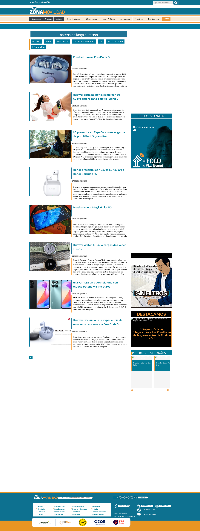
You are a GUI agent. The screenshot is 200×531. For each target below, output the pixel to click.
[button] (176, 2)
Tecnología (139, 19)
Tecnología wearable (83, 41)
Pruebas (48, 19)
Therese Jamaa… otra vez (144, 128)
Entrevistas (96, 506)
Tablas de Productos (99, 511)
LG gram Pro (38, 47)
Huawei (36, 41)
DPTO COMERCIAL (120, 516)
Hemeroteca (146, 506)
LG (100, 41)
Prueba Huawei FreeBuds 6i (91, 57)
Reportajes (76, 514)
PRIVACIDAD (123, 514)
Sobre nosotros (124, 506)
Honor (48, 41)
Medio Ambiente (109, 19)
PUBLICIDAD (131, 516)
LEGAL (116, 514)
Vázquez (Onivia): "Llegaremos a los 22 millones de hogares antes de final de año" (152, 334)
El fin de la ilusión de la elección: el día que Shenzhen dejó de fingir (145, 269)
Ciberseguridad (91, 19)
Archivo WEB (165, 506)
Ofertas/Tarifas (59, 511)
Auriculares (62, 41)
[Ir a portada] (99, 10)
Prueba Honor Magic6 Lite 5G (92, 207)
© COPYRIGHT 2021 (65, 497)
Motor (166, 19)
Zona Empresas (153, 19)
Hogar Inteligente (73, 19)
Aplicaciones (125, 19)
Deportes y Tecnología (79, 509)
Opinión (95, 509)
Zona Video (76, 511)
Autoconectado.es (98, 514)
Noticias (59, 19)
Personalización (115, 41)
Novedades (36, 19)
